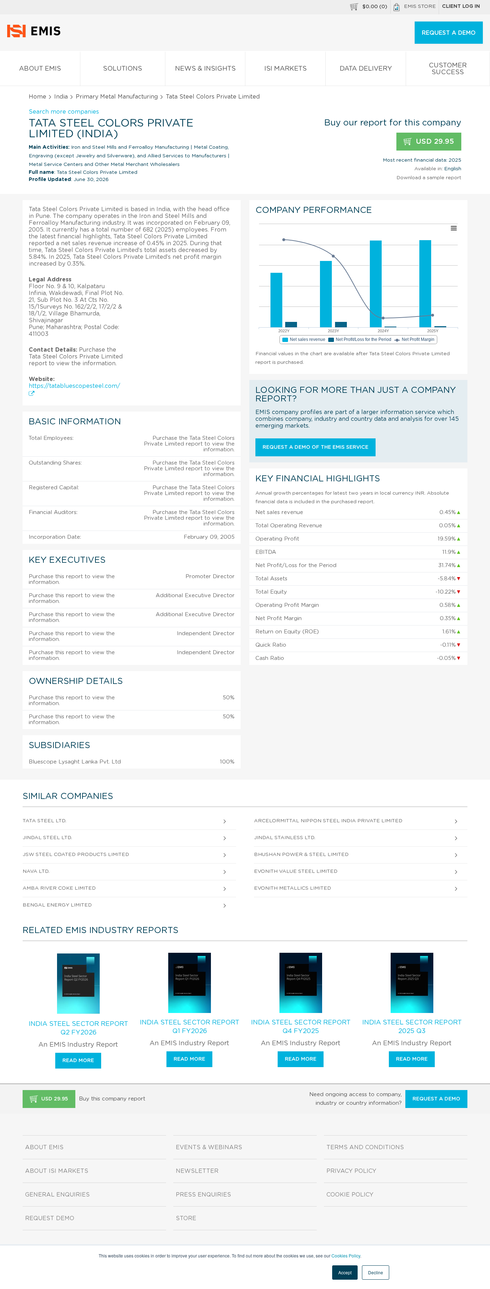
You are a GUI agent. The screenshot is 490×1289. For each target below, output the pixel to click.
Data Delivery (366, 69)
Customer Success (448, 69)
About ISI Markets (56, 1171)
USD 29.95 (434, 141)
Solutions (122, 69)
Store (186, 1218)
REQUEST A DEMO (449, 33)
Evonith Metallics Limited (292, 888)
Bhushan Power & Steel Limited (301, 854)
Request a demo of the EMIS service (315, 447)
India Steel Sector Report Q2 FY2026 (78, 1028)
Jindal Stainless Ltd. (284, 837)
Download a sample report (428, 177)
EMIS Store (420, 6)
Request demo (49, 1218)
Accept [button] (345, 1272)
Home (37, 97)
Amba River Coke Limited (59, 888)
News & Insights (205, 69)
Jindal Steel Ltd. (47, 837)
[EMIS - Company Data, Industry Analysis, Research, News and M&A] (35, 36)
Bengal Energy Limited (57, 905)
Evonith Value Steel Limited (296, 871)
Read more (78, 1060)
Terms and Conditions (365, 1147)
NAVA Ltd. (36, 871)
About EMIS (40, 69)
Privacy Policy (351, 1171)
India (61, 97)
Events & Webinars (209, 1147)
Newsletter (197, 1171)
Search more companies (64, 112)
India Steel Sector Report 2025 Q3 (412, 1026)
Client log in (461, 6)
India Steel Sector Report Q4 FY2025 (300, 1026)
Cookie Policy (349, 1195)
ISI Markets (285, 69)
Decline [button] (375, 1272)
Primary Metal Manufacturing (117, 97)
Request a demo (436, 1099)
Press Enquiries (203, 1195)
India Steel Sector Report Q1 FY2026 (189, 1026)
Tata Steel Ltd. (44, 820)
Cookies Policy (345, 1255)
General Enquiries (57, 1195)
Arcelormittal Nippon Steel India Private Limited (328, 820)
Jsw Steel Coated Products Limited (76, 854)
